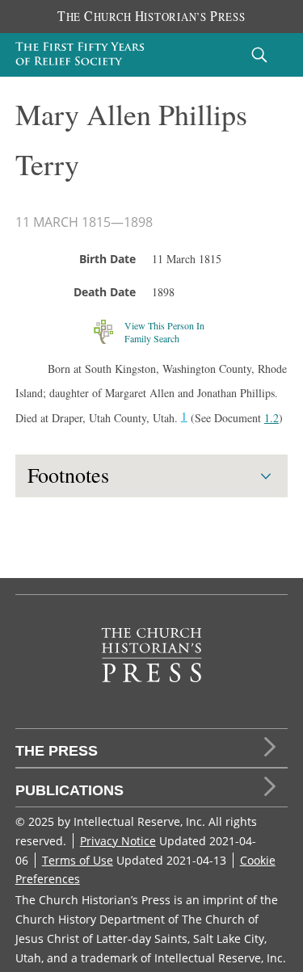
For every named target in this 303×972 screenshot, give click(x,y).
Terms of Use (77, 860)
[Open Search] (259, 54)
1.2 (271, 417)
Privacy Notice (118, 840)
